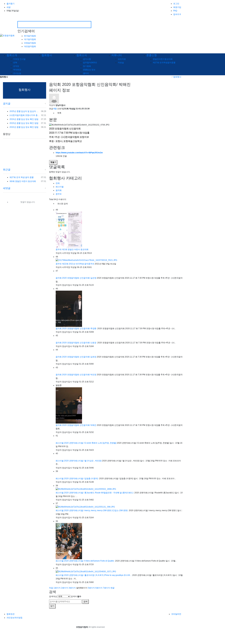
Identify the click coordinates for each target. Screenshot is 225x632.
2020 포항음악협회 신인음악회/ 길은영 (79, 278)
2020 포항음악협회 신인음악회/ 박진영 (79, 374)
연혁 (15, 62)
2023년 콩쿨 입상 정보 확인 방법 (24, 123)
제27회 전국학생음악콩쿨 (164, 62)
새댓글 (6, 188)
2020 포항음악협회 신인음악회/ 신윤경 (79, 343)
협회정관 (10, 614)
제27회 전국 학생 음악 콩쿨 (22, 177)
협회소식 (81, 55)
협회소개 (12, 55)
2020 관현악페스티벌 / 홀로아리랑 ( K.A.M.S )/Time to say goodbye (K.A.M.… (98, 575)
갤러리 (86, 73)
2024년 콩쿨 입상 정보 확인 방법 (24, 119)
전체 (58, 183)
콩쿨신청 (151, 55)
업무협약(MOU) (90, 62)
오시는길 (17, 73)
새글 (9, 7)
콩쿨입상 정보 (89, 70)
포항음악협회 (30, 43)
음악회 (59, 190)
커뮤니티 (116, 55)
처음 (51, 588)
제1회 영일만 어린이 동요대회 (75, 249)
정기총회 (87, 66)
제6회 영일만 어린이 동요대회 (23, 181)
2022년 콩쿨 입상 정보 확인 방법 (24, 127)
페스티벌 (60, 187)
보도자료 (122, 59)
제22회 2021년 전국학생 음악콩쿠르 (78, 264)
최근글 (6, 169)
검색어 (76, 596)
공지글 (6, 103)
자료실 (121, 62)
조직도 (16, 66)
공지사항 (87, 59)
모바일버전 (176, 614)
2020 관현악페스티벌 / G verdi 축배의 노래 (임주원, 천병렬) (90, 443)
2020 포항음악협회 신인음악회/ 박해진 (79, 425)
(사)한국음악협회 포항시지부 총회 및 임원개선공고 (25, 115)
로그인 (176, 3)
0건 (55, 109)
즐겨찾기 (10, 3)
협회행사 (47, 55)
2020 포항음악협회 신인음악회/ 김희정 (79, 357)
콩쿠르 (59, 194)
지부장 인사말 (19, 59)
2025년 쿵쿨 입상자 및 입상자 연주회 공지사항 (25, 111)
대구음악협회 (30, 39)
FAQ (175, 11)
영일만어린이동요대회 (163, 59)
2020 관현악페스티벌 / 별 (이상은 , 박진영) (83, 461)
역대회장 (17, 70)
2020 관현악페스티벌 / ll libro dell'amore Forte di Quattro (89, 561)
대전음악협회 (30, 46)
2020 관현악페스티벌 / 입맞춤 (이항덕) (81, 478)
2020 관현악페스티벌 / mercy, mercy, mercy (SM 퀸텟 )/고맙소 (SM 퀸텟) (96, 510)
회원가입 (177, 7)
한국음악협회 (30, 36)
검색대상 (53, 596)
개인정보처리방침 (14, 618)
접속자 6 (177, 14)
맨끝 (112, 588)
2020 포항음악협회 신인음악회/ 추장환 (79, 328)
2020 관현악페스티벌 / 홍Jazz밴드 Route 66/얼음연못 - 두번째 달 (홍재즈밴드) (99, 493)
